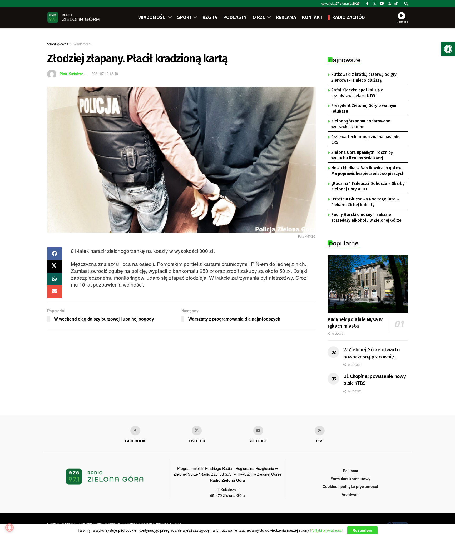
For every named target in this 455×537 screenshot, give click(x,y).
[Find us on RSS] (389, 3)
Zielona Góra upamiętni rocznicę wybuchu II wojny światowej (362, 155)
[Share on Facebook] (54, 253)
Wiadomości (82, 44)
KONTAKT (312, 17)
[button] (448, 49)
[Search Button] (406, 3)
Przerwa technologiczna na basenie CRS (365, 140)
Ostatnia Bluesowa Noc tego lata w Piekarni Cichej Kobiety (365, 202)
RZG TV (209, 17)
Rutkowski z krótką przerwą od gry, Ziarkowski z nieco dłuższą (364, 77)
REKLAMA (286, 17)
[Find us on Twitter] (374, 3)
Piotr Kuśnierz (71, 73)
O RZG (259, 17)
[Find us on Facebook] (367, 3)
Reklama (350, 470)
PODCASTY (235, 17)
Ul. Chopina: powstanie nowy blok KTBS (374, 379)
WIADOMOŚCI (152, 17)
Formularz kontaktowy (350, 478)
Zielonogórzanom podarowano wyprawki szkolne (360, 124)
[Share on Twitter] (54, 266)
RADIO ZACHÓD (348, 17)
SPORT (184, 17)
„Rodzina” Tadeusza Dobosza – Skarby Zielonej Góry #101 (368, 186)
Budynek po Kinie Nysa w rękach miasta (355, 323)
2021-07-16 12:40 (105, 73)
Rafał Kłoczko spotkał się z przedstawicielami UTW (357, 93)
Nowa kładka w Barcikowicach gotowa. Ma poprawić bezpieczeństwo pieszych (368, 171)
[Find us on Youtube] (258, 430)
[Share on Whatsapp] (54, 279)
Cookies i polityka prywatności (350, 486)
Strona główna (57, 44)
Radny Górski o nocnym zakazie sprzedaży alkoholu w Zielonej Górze (366, 217)
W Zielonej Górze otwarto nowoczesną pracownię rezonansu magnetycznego (373, 353)
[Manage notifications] (9, 527)
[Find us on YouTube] (382, 3)
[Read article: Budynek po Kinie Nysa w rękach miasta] (368, 284)
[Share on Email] (54, 291)
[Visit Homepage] (73, 17)
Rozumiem (362, 530)
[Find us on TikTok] (396, 3)
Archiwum (350, 494)
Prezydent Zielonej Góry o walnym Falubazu (363, 108)
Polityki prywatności (326, 530)
